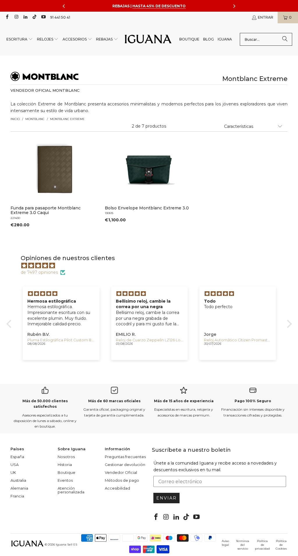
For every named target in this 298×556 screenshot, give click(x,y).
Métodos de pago (122, 480)
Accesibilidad (117, 488)
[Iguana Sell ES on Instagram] (15, 17)
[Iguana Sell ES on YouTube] (43, 17)
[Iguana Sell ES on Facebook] (6, 17)
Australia (18, 480)
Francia (17, 496)
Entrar (265, 17)
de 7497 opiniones (39, 272)
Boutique (66, 472)
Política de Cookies (281, 544)
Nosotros (66, 456)
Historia (65, 464)
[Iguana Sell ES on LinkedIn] (25, 17)
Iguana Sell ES (66, 544)
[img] (152, 265)
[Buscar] (285, 39)
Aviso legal (225, 543)
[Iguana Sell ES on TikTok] (34, 17)
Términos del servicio (242, 544)
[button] (19, 39)
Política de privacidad (262, 544)
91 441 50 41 (60, 17)
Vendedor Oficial (121, 472)
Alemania (19, 488)
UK (13, 472)
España (17, 456)
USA (14, 464)
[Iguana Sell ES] (148, 39)
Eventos (65, 480)
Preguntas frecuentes (125, 456)
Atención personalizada (71, 490)
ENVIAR (166, 498)
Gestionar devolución (125, 464)
